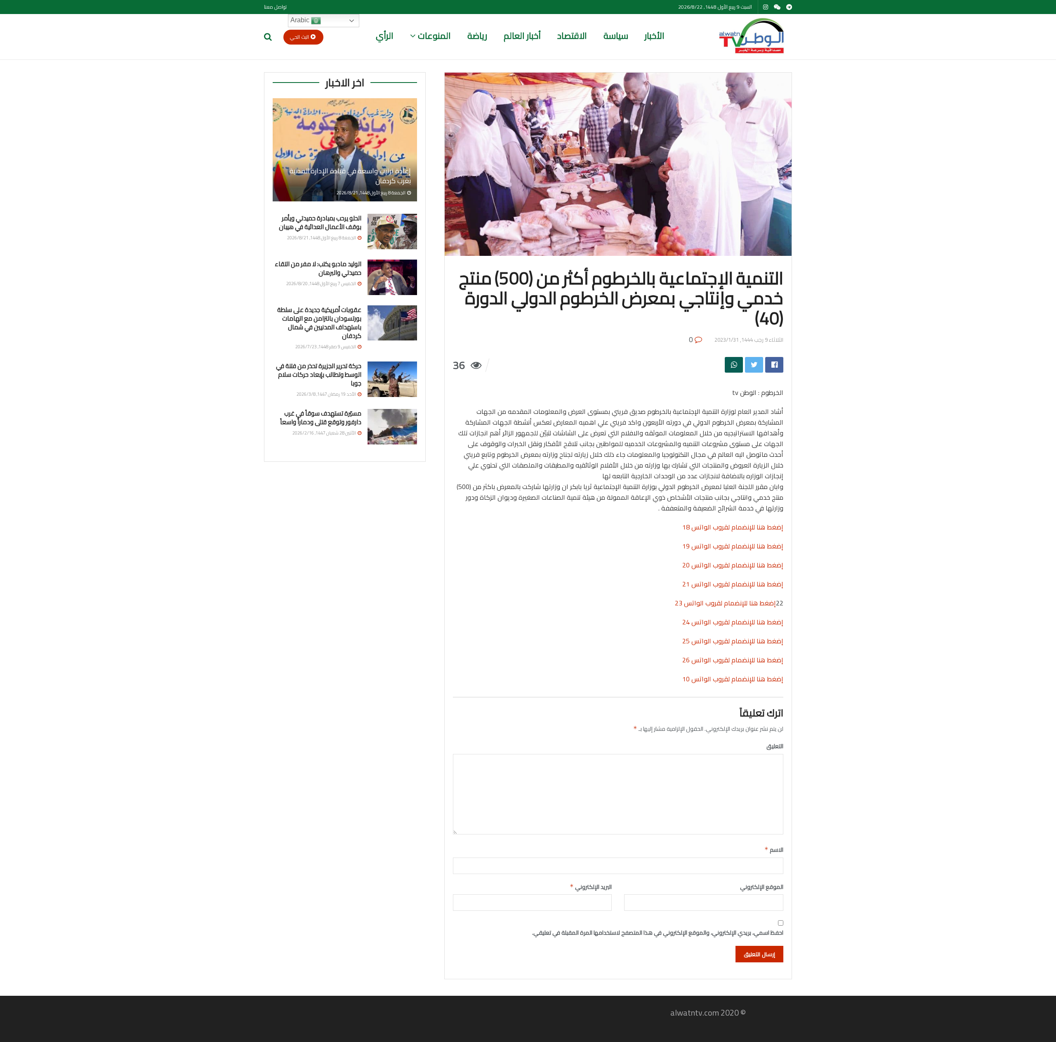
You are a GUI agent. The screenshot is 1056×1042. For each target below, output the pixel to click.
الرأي (385, 36)
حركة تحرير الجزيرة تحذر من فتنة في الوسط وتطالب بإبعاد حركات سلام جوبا (318, 374)
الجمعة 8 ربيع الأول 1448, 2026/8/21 (371, 193)
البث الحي (300, 37)
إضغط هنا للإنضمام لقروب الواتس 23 (725, 603)
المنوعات (434, 36)
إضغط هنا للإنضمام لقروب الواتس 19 (732, 546)
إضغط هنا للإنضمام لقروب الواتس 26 (732, 660)
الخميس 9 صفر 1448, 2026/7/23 (326, 347)
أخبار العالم (522, 36)
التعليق (774, 746)
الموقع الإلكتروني (761, 886)
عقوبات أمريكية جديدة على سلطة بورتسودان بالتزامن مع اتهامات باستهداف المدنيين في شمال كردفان (319, 323)
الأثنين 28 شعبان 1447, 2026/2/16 (324, 433)
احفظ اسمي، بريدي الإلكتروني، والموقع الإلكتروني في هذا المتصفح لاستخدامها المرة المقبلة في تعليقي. (657, 932)
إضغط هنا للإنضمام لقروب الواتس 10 (732, 679)
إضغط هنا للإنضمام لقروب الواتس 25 (732, 641)
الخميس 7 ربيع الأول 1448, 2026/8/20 (321, 283)
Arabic (300, 20)
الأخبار (655, 36)
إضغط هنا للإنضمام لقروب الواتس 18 (732, 527)
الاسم (773, 849)
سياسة (615, 36)
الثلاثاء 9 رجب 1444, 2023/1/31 (748, 340)
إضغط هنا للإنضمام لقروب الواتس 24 (732, 622)
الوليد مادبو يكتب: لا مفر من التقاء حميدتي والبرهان (318, 268)
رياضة (477, 36)
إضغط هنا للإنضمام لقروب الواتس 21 (732, 584)
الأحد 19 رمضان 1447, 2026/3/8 (327, 394)
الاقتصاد (572, 36)
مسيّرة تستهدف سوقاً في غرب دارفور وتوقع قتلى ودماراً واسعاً (320, 417)
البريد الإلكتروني (591, 886)
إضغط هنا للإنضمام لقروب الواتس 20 (732, 565)
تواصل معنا (275, 7)
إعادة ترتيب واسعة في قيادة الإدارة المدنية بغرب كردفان (350, 175)
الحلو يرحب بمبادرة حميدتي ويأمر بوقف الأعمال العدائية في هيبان (320, 222)
